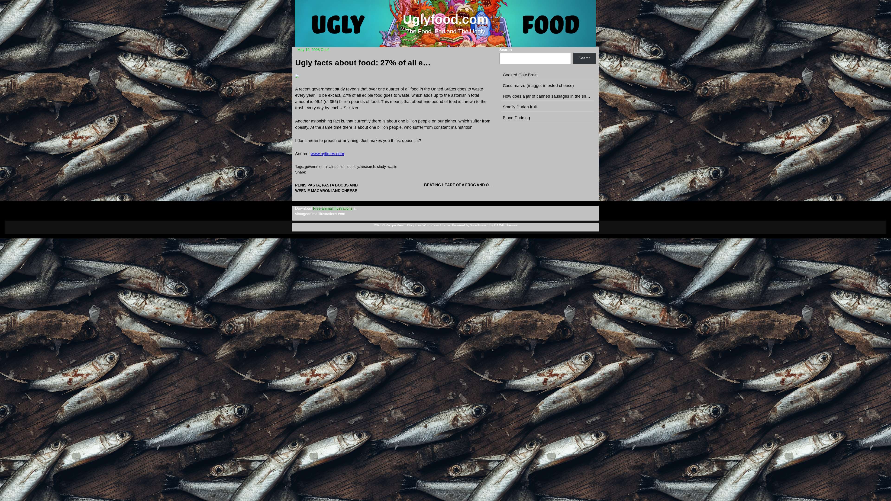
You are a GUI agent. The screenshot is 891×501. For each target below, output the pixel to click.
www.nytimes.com (327, 153)
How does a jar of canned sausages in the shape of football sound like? (547, 96)
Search (505, 50)
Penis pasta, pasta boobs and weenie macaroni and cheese (326, 188)
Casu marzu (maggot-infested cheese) (538, 85)
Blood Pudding (516, 118)
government (314, 167)
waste (392, 167)
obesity (353, 167)
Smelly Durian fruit (520, 107)
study (381, 167)
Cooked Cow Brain (520, 75)
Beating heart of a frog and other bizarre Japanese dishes (459, 185)
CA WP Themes (505, 225)
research (368, 167)
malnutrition (335, 167)
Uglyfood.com (445, 19)
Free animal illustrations (332, 208)
